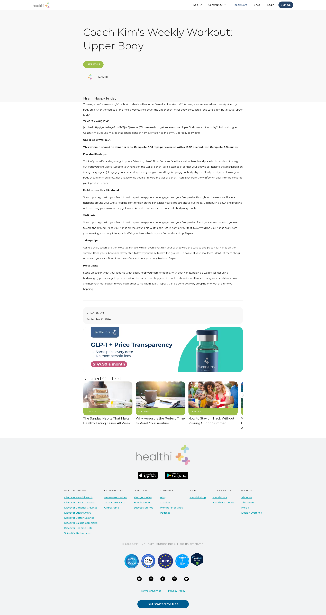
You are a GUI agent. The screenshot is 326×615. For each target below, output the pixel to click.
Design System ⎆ (251, 512)
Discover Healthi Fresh (78, 497)
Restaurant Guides (115, 497)
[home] (41, 5)
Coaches (165, 502)
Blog (163, 497)
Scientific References (77, 533)
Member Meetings (171, 507)
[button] (197, 5)
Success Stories (143, 507)
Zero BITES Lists (114, 502)
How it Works (142, 502)
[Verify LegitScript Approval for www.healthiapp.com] (197, 558)
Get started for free (163, 604)
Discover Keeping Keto (78, 528)
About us (246, 497)
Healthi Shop (198, 497)
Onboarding (111, 507)
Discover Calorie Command (80, 522)
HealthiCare (220, 497)
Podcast (165, 512)
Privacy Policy (176, 590)
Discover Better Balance (79, 517)
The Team (247, 502)
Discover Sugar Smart (77, 512)
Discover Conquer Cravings (80, 507)
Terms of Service (151, 590)
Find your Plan (143, 497)
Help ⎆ (245, 507)
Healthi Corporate (223, 502)
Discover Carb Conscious (79, 502)
